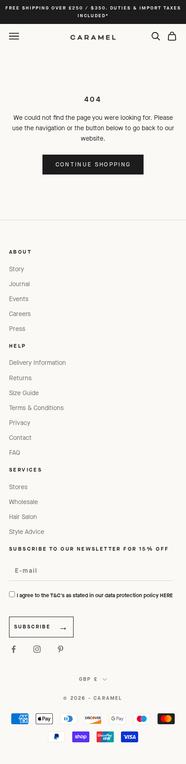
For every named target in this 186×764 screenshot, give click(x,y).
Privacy (19, 423)
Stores (18, 487)
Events (18, 299)
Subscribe (32, 626)
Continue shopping (93, 164)
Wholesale (23, 502)
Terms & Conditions (36, 408)
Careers (20, 314)
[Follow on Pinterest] (60, 649)
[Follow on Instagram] (37, 649)
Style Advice (26, 532)
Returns (20, 378)
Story (16, 269)
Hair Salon (23, 517)
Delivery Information (37, 362)
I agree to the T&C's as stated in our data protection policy (95, 595)
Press (17, 329)
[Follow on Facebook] (13, 649)
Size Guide (24, 393)
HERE (166, 595)
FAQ (14, 452)
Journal (19, 284)
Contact (20, 438)
